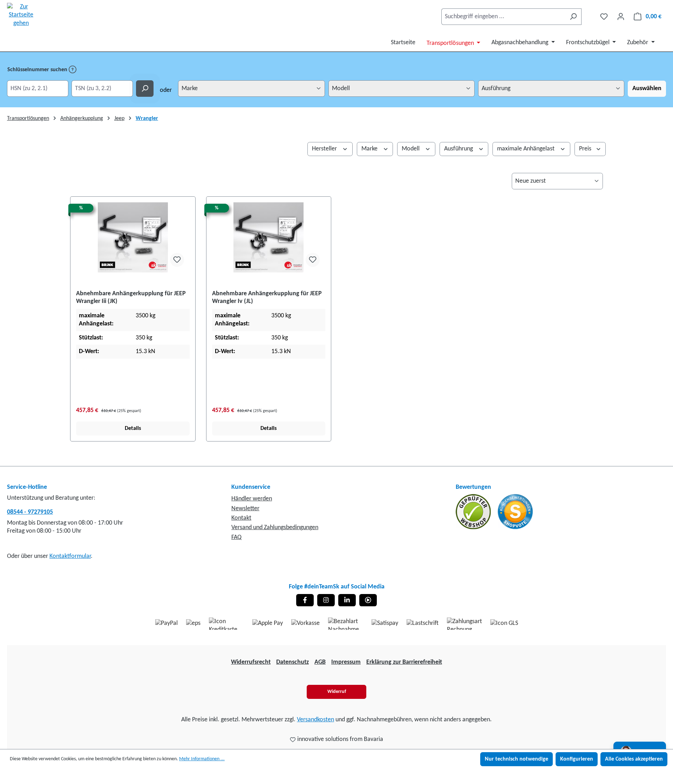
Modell (411, 149)
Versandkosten (315, 719)
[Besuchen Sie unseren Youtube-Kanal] (368, 600)
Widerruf (336, 691)
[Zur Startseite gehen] (21, 15)
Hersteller (325, 149)
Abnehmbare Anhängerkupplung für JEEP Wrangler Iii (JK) (131, 297)
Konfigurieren (576, 759)
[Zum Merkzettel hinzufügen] (177, 260)
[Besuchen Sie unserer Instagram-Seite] (326, 600)
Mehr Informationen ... (202, 759)
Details (133, 428)
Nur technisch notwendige (516, 759)
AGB (320, 662)
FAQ (236, 537)
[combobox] (503, 16)
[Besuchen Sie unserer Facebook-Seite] (305, 600)
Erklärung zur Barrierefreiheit (404, 662)
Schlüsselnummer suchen (38, 70)
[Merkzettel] (604, 16)
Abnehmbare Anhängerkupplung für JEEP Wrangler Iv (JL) (267, 297)
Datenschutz (292, 662)
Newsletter (245, 508)
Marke (370, 149)
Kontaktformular (70, 556)
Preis (586, 149)
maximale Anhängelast (526, 149)
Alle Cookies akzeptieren (634, 759)
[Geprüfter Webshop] (474, 511)
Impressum (346, 662)
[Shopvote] (515, 511)
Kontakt (241, 518)
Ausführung (459, 149)
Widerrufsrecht (251, 662)
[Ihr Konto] (620, 16)
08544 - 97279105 (30, 512)
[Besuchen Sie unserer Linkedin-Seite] (347, 600)
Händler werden (251, 498)
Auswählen (646, 88)
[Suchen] (573, 16)
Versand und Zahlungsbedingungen (274, 527)
